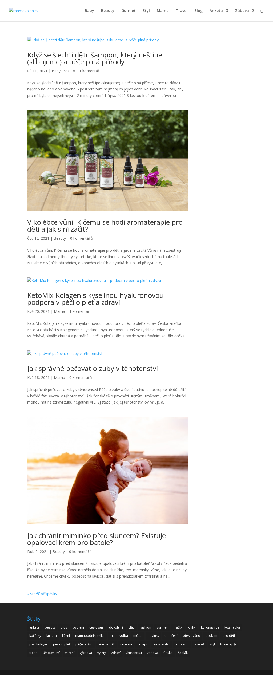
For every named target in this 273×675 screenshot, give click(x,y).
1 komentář (89, 70)
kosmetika (232, 627)
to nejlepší (228, 644)
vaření (69, 652)
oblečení (171, 635)
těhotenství (51, 652)
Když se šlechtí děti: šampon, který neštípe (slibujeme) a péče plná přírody (94, 58)
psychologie (38, 644)
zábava (152, 652)
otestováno (191, 635)
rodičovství (161, 644)
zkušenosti (134, 652)
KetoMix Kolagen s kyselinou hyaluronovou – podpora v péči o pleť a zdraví (98, 298)
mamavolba (119, 635)
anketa (34, 627)
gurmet (161, 627)
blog (64, 627)
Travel (181, 11)
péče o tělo (84, 644)
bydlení (78, 627)
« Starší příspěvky (42, 593)
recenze (126, 644)
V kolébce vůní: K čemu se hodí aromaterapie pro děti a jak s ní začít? (105, 225)
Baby (89, 11)
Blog (198, 11)
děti (132, 627)
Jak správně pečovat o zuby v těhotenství (92, 368)
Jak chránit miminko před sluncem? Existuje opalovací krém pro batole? (96, 539)
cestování (96, 627)
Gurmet (128, 11)
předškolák (106, 644)
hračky (178, 627)
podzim (211, 635)
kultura (51, 635)
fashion (145, 627)
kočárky (35, 635)
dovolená (116, 627)
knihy (192, 627)
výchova (86, 652)
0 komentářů (81, 238)
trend (33, 652)
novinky (153, 635)
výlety (101, 652)
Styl (146, 11)
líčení (66, 635)
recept (142, 644)
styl (212, 644)
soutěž (199, 644)
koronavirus (210, 627)
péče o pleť (61, 644)
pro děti (229, 635)
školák (183, 652)
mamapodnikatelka (90, 635)
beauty (50, 627)
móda (137, 635)
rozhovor (182, 644)
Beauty (107, 11)
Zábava (242, 11)
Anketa (216, 11)
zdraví (116, 652)
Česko (168, 652)
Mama (163, 11)
